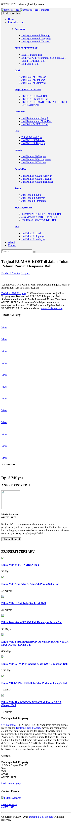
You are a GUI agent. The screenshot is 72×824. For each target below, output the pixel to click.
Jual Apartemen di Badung (35, 35)
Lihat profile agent (11, 539)
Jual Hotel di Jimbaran (33, 79)
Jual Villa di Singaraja (33, 236)
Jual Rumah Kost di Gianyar (36, 175)
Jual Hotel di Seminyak (33, 82)
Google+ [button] (25, 273)
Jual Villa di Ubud (31, 233)
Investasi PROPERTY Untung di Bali (41, 213)
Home (11, 19)
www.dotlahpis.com (51, 308)
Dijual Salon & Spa (31, 137)
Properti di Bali (16, 22)
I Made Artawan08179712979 (9, 805)
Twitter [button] (16, 273)
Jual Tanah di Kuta (31, 194)
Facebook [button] (6, 273)
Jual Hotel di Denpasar (33, 76)
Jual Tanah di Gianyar (33, 197)
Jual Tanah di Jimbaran (33, 200)
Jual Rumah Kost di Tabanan (36, 178)
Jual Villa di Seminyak (33, 239)
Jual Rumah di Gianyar (33, 156)
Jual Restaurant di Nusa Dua (36, 121)
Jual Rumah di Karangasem (36, 159)
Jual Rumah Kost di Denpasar (37, 181)
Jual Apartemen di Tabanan (35, 41)
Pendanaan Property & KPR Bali (38, 219)
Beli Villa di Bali (30, 63)
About (11, 242)
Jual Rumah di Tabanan (33, 162)
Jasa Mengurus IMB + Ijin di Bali (39, 216)
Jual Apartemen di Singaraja (36, 38)
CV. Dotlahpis (8, 724)
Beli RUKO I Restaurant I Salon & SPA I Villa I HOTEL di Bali (43, 59)
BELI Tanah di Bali (31, 54)
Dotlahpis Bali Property (13, 293)
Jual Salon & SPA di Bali (34, 124)
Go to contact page (11, 783)
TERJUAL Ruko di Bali (34, 95)
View (4, 327)
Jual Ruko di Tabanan (33, 140)
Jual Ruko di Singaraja (33, 143)
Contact (12, 245)
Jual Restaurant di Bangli (34, 118)
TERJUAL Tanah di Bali (34, 99)
